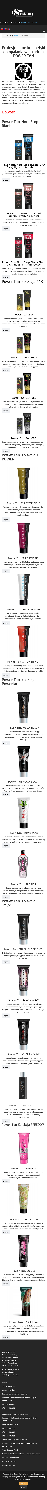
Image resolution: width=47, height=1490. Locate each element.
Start (16, 35)
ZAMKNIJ (23, 1483)
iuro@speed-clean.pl (11, 1375)
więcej (5, 180)
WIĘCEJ (23, 1487)
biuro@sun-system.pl (29, 22)
